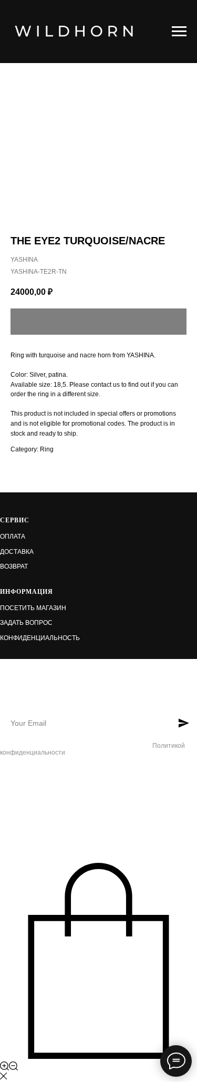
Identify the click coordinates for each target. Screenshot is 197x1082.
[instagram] (23, 778)
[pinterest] (41, 778)
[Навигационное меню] (179, 31)
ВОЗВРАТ (14, 566)
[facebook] (6, 778)
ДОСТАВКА (17, 551)
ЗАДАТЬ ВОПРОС (26, 622)
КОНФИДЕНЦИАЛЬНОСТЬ (40, 638)
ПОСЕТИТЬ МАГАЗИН (33, 608)
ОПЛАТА (12, 536)
